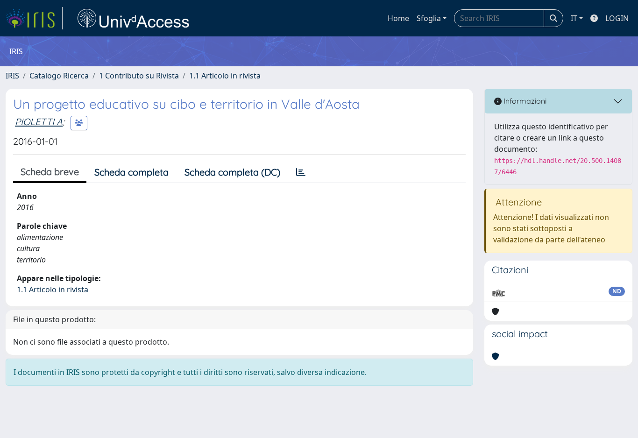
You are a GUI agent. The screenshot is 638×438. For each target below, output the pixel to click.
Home (398, 18)
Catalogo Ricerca (59, 76)
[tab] (300, 172)
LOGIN (617, 18)
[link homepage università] (133, 18)
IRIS (12, 76)
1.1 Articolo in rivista (225, 76)
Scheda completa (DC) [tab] (232, 172)
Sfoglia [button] (429, 18)
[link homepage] (34, 18)
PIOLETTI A (39, 121)
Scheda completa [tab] (131, 172)
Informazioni (524, 101)
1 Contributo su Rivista (139, 76)
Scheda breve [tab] (50, 171)
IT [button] (574, 18)
